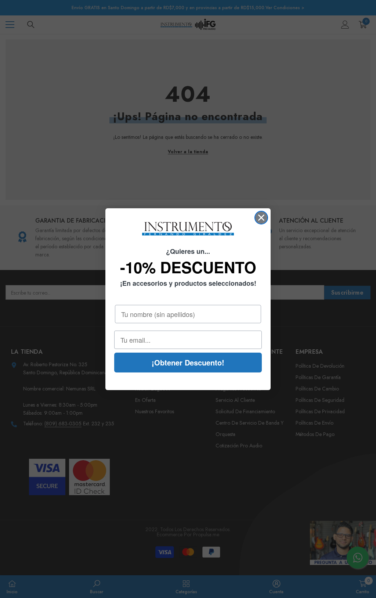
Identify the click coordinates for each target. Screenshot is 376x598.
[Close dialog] (261, 217)
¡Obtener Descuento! (188, 362)
